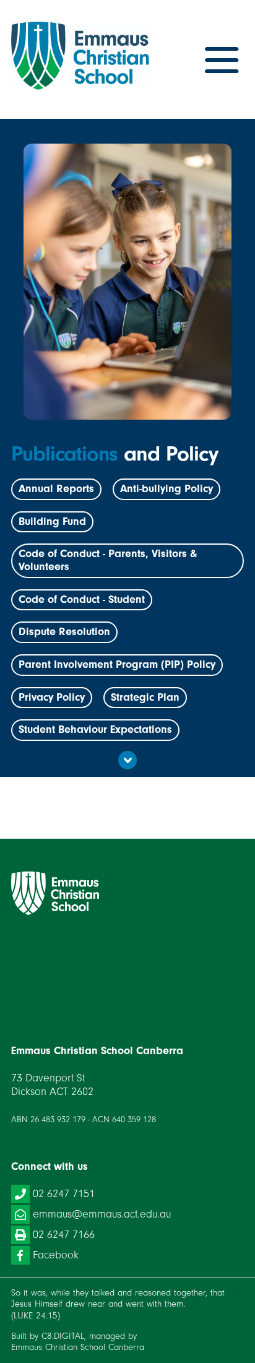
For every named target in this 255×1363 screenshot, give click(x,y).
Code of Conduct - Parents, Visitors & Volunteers (108, 560)
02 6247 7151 (64, 1193)
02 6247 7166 (64, 1234)
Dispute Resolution (64, 631)
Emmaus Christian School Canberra (77, 1347)
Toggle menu (221, 61)
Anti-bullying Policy (166, 488)
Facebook (56, 1254)
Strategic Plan (145, 697)
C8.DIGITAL (62, 1336)
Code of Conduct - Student (82, 599)
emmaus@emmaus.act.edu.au (102, 1214)
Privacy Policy (52, 697)
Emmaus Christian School (127, 893)
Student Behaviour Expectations (95, 729)
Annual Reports (56, 488)
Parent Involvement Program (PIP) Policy (117, 664)
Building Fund (52, 521)
